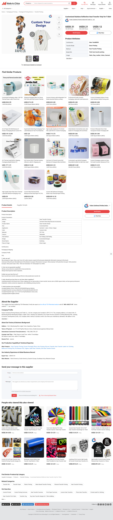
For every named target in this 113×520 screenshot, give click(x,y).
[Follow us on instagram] (103, 504)
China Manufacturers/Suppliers (43, 509)
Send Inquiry (76, 33)
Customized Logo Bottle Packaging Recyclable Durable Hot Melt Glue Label (78, 161)
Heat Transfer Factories (37, 492)
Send (14, 395)
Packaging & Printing (12, 12)
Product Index (85, 509)
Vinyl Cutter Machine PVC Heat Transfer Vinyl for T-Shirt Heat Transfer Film (56, 429)
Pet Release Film (19, 348)
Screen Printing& (28, 346)
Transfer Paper (17, 484)
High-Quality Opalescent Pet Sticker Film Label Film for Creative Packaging (56, 129)
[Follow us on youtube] (106, 504)
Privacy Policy (82, 514)
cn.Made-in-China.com (72, 511)
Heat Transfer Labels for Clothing (64, 346)
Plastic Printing (28, 484)
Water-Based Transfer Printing (43, 484)
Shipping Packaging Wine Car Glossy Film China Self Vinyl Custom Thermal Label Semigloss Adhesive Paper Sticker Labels (34, 98)
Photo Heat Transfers (81, 492)
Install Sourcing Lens (43, 504)
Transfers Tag (23, 496)
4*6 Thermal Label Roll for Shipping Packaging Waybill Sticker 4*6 (11, 161)
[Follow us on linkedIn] (110, 504)
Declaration (73, 514)
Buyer (73, 8)
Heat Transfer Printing (17, 346)
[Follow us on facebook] (98, 504)
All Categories (7, 8)
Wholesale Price (66, 509)
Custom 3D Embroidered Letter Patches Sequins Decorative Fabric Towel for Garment (10, 429)
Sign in (109, 4)
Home (3, 12)
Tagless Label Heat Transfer (32, 348)
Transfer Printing (39, 12)
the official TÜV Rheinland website (49, 304)
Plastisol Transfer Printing (61, 484)
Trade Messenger (28, 504)
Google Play (16, 504)
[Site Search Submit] (74, 3)
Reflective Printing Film (8, 348)
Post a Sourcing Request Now (47, 395)
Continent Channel (76, 509)
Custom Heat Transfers (67, 492)
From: (9, 373)
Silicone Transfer (49, 346)
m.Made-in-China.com (60, 511)
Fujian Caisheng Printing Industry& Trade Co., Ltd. (82, 19)
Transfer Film (6, 484)
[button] (69, 3)
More (3, 499)
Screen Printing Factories (20, 492)
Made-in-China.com (49, 511)
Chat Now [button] (101, 33)
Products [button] (28, 3)
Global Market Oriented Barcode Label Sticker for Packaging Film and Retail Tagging (78, 130)
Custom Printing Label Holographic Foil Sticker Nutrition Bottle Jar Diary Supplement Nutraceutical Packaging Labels (56, 98)
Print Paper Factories (51, 492)
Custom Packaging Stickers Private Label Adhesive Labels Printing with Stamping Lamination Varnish (99, 98)
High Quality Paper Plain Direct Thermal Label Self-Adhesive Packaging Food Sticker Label (12, 193)
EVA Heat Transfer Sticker (48, 348)
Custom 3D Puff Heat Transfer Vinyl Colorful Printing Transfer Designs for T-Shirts (11, 460)
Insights (91, 509)
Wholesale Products (56, 509)
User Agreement (65, 514)
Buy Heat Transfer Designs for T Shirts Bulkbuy (42, 496)
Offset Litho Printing (38, 346)
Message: (8, 381)
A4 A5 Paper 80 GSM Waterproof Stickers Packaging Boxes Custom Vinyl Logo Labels (12, 130)
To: (10, 377)
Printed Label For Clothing (97, 492)
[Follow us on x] (101, 504)
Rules (110, 8)
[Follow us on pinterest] (108, 504)
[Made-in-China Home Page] (11, 3)
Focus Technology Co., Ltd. (45, 514)
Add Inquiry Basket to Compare (32, 65)
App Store (5, 504)
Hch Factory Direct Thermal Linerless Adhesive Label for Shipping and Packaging (33, 161)
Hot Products (23, 509)
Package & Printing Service (26, 12)
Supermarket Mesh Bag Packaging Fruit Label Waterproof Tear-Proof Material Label (34, 130)
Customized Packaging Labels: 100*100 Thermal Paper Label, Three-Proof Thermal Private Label (12, 98)
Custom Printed (7, 492)
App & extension (91, 8)
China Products (31, 509)
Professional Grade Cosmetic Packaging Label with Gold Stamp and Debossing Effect (78, 98)
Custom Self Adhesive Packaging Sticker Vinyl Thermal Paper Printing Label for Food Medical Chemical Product (55, 193)
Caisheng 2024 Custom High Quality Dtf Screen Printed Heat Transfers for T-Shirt (79, 460)
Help (82, 8)
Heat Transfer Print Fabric (9, 496)
